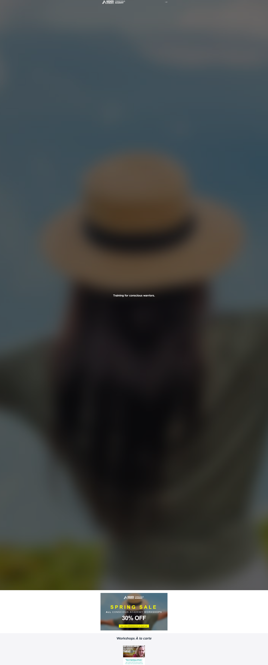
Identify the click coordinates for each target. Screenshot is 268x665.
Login (166, 2)
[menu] (166, 2)
